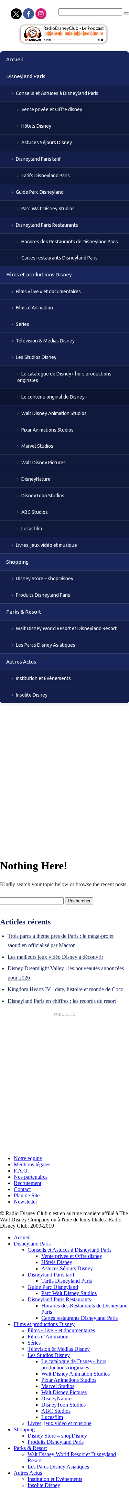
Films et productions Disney (39, 274)
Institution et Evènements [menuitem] (55, 1479)
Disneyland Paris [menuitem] (32, 1244)
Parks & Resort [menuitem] (30, 1448)
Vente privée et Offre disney (51, 109)
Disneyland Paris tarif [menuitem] (51, 1275)
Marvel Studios (37, 446)
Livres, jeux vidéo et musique (46, 545)
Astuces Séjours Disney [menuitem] (67, 1268)
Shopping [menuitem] (24, 1429)
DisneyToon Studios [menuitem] (63, 1405)
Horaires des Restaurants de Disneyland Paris (69, 241)
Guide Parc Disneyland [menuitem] (53, 1287)
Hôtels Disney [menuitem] (56, 1262)
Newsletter (25, 1202)
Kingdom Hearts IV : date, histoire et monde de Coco (65, 989)
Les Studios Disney (36, 357)
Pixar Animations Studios (47, 430)
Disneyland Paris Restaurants (47, 225)
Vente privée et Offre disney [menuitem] (71, 1256)
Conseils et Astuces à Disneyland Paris (57, 93)
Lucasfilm (31, 528)
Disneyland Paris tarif (38, 159)
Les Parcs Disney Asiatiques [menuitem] (58, 1467)
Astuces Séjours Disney (46, 142)
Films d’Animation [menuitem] (48, 1336)
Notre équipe (28, 1158)
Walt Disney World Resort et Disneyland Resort (66, 628)
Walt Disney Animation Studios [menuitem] (75, 1374)
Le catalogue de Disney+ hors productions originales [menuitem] (73, 1364)
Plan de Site (27, 1195)
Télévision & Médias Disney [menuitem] (59, 1349)
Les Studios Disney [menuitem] (49, 1355)
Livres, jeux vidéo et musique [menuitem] (60, 1423)
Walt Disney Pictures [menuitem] (64, 1392)
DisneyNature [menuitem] (56, 1398)
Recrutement (27, 1183)
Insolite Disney (31, 695)
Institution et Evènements (43, 678)
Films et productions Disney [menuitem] (44, 1324)
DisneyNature (36, 479)
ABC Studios (34, 512)
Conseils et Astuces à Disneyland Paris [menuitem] (69, 1250)
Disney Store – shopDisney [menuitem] (57, 1436)
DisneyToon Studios (42, 495)
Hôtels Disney (36, 126)
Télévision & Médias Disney (45, 340)
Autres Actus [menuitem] (28, 1473)
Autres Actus (21, 662)
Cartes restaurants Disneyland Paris (59, 258)
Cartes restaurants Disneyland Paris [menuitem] (79, 1318)
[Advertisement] (64, 771)
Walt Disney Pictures (43, 462)
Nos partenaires (30, 1177)
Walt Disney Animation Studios (54, 413)
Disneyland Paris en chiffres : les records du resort (62, 1001)
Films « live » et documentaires (48, 291)
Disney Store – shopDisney (44, 578)
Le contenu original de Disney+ (54, 397)
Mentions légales (32, 1164)
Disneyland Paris (25, 76)
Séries (22, 324)
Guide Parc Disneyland (40, 192)
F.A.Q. (21, 1171)
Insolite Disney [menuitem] (44, 1485)
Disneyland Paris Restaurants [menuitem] (59, 1299)
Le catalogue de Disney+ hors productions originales (64, 377)
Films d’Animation (34, 307)
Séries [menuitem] (34, 1343)
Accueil (14, 59)
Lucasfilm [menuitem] (52, 1417)
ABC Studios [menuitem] (56, 1411)
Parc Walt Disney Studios (48, 208)
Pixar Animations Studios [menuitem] (68, 1380)
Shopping (17, 562)
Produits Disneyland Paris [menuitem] (56, 1442)
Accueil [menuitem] (22, 1237)
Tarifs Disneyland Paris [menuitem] (66, 1281)
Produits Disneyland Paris (43, 595)
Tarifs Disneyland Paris (45, 175)
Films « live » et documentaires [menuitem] (61, 1330)
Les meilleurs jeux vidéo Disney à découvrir (55, 957)
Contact (22, 1189)
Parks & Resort (23, 612)
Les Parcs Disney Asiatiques (45, 645)
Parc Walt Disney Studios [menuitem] (69, 1293)
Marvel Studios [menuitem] (57, 1386)
